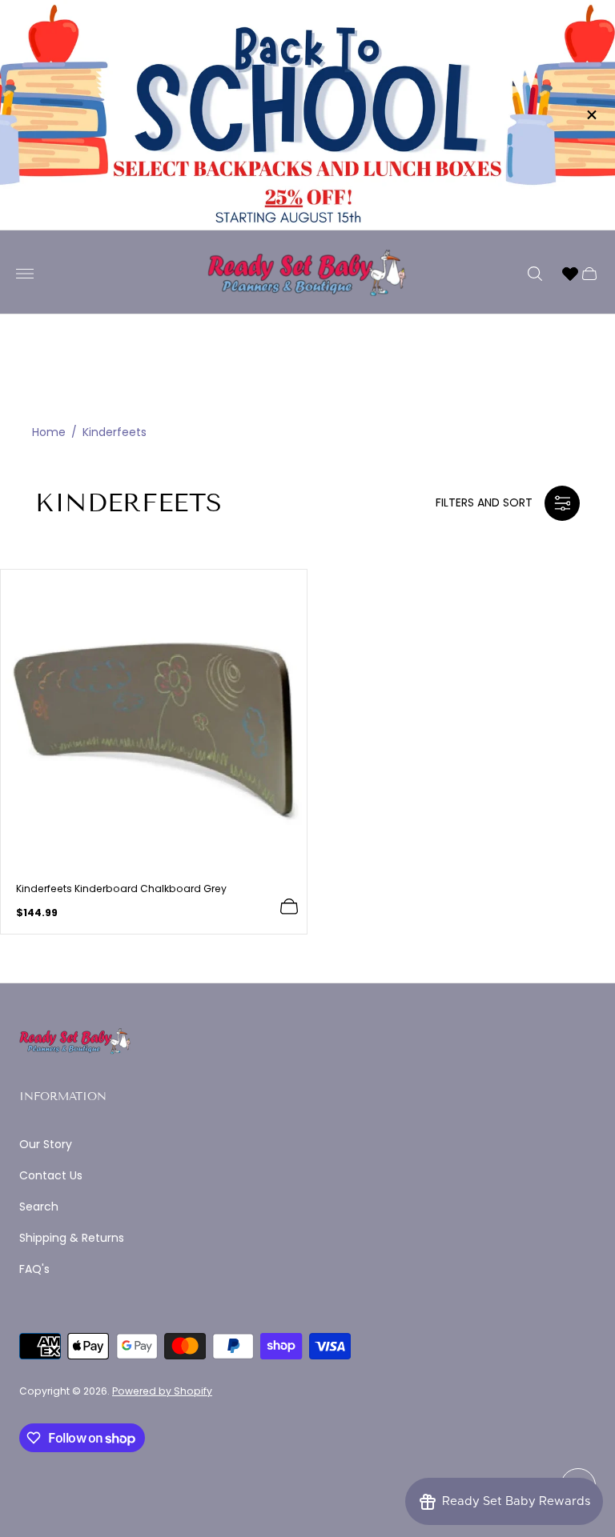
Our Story (45, 1144)
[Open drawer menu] (24, 273)
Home (49, 432)
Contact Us (50, 1175)
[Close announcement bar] (591, 115)
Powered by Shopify (162, 1391)
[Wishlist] (570, 273)
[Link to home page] (75, 1042)
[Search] (535, 273)
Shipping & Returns (71, 1238)
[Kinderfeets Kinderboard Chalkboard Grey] (154, 722)
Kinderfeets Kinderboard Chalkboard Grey (121, 889)
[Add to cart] (289, 906)
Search (38, 1207)
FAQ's (34, 1269)
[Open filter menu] (562, 503)
